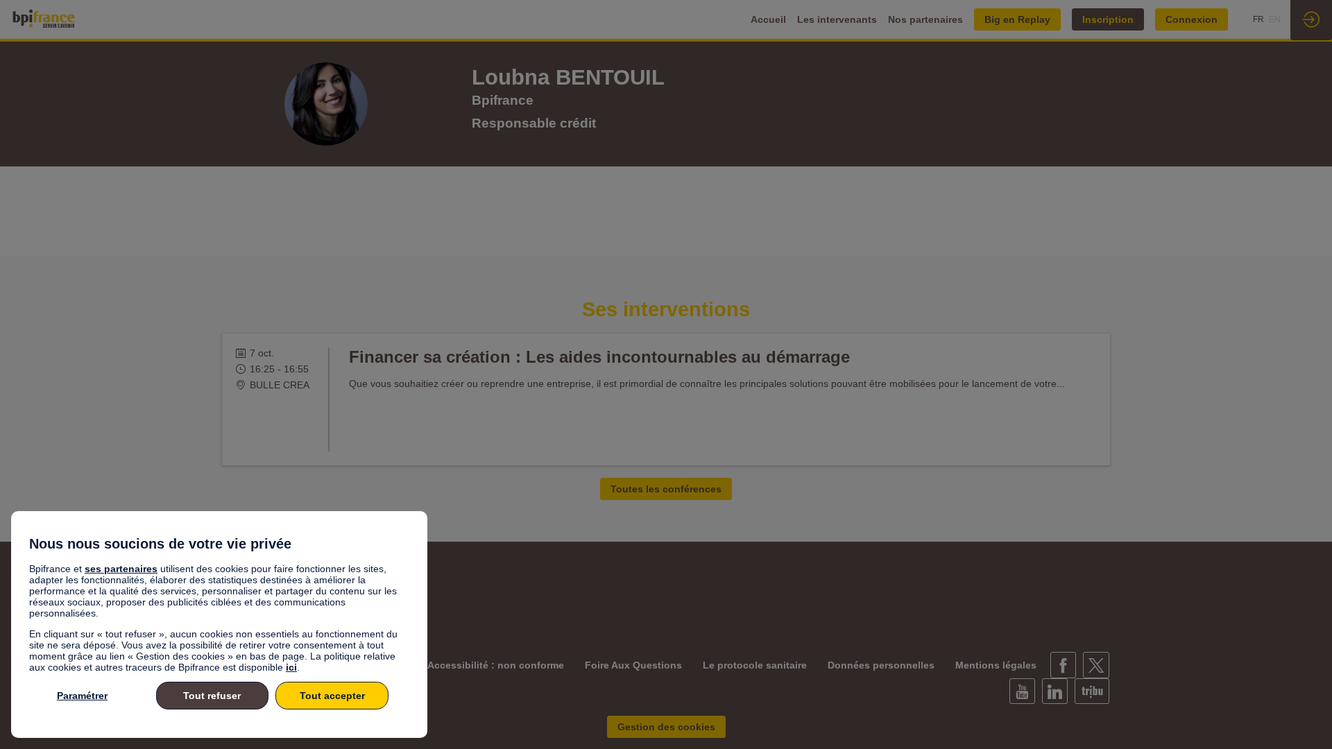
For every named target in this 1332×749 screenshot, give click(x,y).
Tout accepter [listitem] (332, 695)
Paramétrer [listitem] (82, 695)
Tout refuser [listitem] (212, 695)
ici (291, 667)
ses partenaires (121, 568)
